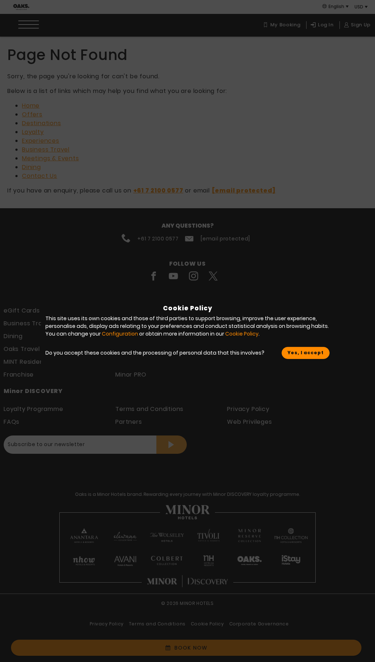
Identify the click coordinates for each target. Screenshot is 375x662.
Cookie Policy (242, 333)
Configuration (120, 333)
